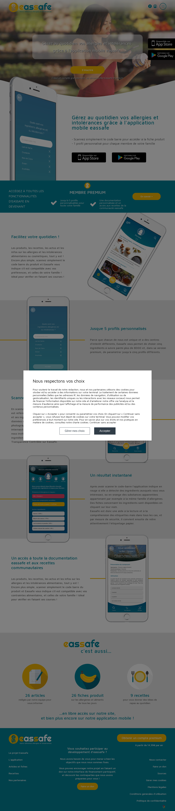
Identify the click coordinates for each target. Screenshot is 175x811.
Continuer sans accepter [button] (103, 422)
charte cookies (80, 422)
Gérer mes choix (75, 430)
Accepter (104, 430)
